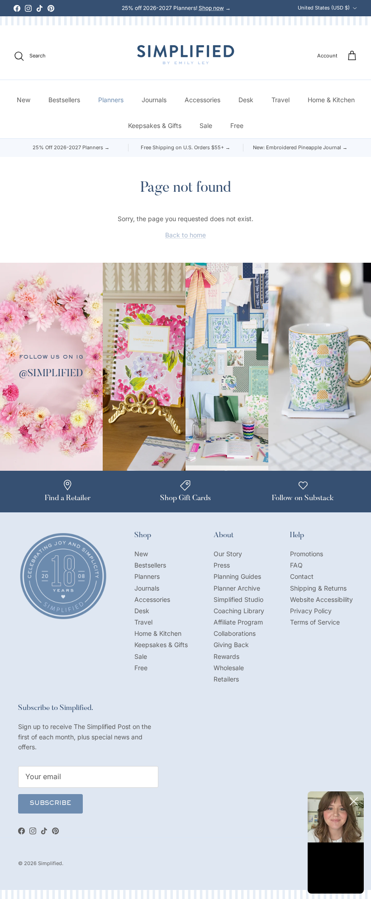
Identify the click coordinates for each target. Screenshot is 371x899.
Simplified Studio (238, 599)
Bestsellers (64, 100)
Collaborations (235, 633)
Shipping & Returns (318, 588)
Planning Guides (237, 576)
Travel (280, 100)
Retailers (226, 679)
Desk (245, 100)
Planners (111, 100)
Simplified (50, 863)
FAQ (296, 565)
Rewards (226, 656)
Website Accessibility (321, 599)
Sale (206, 125)
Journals (154, 100)
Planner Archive (237, 588)
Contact (302, 576)
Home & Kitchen (331, 100)
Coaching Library (239, 611)
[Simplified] (186, 54)
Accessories (202, 100)
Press (222, 565)
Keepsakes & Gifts (154, 125)
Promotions (306, 554)
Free (236, 125)
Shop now (211, 8)
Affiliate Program (238, 622)
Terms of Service (315, 622)
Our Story (228, 554)
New (23, 100)
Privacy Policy (311, 611)
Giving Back (231, 644)
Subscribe (50, 803)
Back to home (185, 235)
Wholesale (229, 668)
